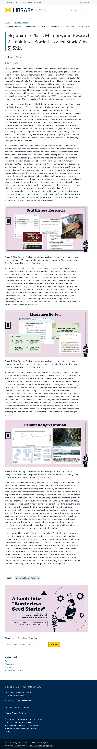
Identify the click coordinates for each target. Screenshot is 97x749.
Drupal (17, 745)
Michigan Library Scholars (27, 578)
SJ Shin (19, 57)
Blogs (40, 10)
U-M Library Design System (40, 745)
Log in (87, 10)
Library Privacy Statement (17, 713)
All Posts (76, 10)
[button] (48, 608)
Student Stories (21, 22)
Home (7, 22)
